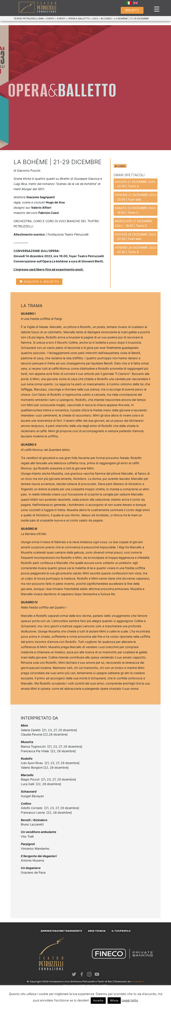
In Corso (120, 166)
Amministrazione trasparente (61, 931)
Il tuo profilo (121, 931)
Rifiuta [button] (114, 1000)
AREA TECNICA (97, 931)
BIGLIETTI (132, 10)
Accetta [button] (98, 1000)
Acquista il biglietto (41, 281)
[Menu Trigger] (156, 9)
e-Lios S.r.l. (138, 981)
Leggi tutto (130, 1000)
